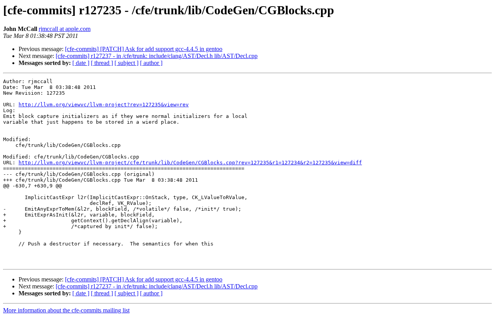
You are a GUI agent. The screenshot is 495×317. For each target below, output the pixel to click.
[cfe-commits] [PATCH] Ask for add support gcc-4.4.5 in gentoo (143, 49)
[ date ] (80, 63)
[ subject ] (126, 63)
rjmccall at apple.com (64, 29)
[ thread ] (102, 63)
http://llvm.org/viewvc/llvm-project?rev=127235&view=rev (104, 104)
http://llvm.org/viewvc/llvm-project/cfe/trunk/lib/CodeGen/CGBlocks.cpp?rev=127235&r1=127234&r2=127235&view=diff (190, 162)
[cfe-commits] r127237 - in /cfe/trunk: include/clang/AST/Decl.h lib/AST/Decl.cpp (157, 56)
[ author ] (151, 63)
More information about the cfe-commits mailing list (66, 310)
